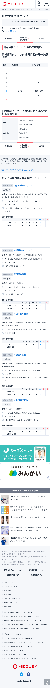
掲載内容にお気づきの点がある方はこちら (17, 170)
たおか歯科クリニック (24, 185)
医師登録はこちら (37, 570)
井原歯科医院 (20, 355)
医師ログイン (37, 575)
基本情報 (8, 39)
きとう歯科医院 (21, 314)
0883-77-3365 (11, 31)
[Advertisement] (25, 237)
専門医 (41, 39)
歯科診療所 (7, 186)
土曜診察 (6, 190)
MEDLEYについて (13, 570)
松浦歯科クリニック (23, 250)
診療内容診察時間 (23, 39)
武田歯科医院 (20, 274)
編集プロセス (13, 575)
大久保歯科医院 (21, 400)
